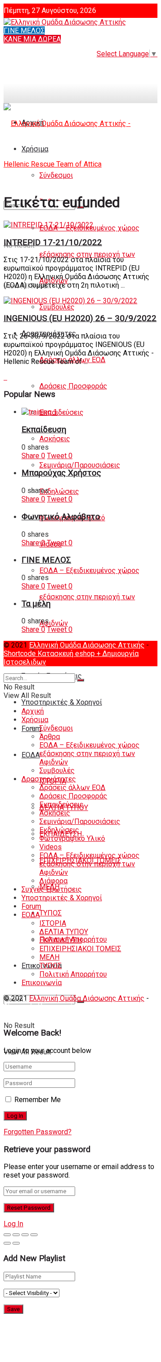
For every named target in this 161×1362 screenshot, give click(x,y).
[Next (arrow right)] (16, 1243)
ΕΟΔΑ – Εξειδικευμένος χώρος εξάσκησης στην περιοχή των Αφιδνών (89, 254)
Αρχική (32, 711)
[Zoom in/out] (34, 1234)
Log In (13, 1224)
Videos (50, 847)
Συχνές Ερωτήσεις (51, 889)
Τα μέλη (36, 604)
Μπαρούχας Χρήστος (61, 473)
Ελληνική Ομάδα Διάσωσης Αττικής (86, 645)
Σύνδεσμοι (56, 728)
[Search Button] (80, 680)
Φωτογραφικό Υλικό (72, 838)
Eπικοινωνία (41, 982)
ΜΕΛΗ (49, 957)
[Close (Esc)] (7, 1234)
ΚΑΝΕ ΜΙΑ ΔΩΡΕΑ (32, 39)
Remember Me (37, 1099)
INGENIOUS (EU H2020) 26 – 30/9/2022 (80, 318)
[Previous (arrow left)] (7, 1243)
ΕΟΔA (30, 755)
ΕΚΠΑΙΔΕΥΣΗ (60, 940)
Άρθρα (49, 736)
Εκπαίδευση (43, 430)
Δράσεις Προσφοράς (73, 386)
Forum (31, 906)
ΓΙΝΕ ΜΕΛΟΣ (24, 30)
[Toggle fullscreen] (25, 1234)
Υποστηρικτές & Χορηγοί (61, 702)
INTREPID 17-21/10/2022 (53, 242)
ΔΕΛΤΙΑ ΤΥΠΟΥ (63, 931)
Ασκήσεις (54, 439)
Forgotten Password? (38, 1132)
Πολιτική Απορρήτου (73, 974)
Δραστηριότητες (48, 779)
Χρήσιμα (34, 719)
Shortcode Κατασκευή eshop (50, 653)
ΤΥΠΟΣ (50, 913)
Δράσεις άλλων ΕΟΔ (72, 787)
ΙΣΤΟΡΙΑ (52, 923)
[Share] (16, 1234)
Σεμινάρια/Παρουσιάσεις (79, 465)
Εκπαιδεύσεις (61, 412)
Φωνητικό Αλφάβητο (60, 517)
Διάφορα (53, 881)
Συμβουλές (57, 307)
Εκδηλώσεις (59, 491)
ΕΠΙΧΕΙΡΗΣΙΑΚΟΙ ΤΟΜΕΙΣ (80, 948)
